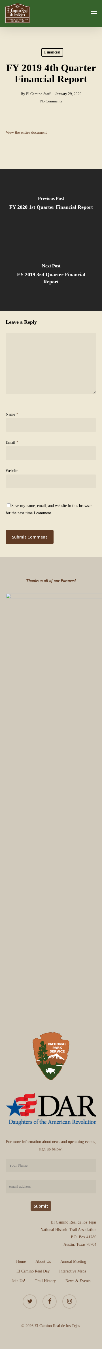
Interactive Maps (72, 1271)
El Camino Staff (38, 94)
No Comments (51, 101)
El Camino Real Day (33, 1271)
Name (12, 414)
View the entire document (27, 132)
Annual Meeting (73, 1261)
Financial (52, 52)
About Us (43, 1261)
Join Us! (18, 1281)
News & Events (77, 1281)
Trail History (45, 1281)
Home (21, 1261)
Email (12, 442)
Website (12, 471)
